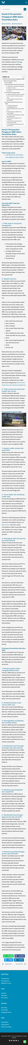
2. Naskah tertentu (11, 87)
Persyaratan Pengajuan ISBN (12, 92)
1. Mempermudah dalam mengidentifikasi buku (12, 106)
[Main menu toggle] (26, 2)
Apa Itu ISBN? (8, 82)
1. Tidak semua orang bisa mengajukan (15, 86)
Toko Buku (4, 995)
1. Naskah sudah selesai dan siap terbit (15, 94)
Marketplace (4, 1022)
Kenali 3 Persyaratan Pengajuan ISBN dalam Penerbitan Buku (14, 80)
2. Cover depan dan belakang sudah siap (15, 96)
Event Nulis (4, 1010)
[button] (8, 956)
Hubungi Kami (5, 981)
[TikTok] (18, 1040)
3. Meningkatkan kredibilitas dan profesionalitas (14, 112)
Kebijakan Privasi (6, 983)
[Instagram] (14, 1040)
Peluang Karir (5, 1024)
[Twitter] (11, 1040)
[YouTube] (16, 1040)
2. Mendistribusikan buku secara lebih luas (15, 109)
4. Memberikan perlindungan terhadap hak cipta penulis (15, 115)
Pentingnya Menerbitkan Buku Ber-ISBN (14, 103)
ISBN (17, 62)
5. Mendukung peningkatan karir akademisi (14, 118)
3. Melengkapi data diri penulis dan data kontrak (14, 99)
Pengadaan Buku (6, 1012)
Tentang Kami (5, 978)
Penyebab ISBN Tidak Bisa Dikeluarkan (14, 84)
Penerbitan (4, 998)
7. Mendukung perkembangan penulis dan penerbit (15, 125)
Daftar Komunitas (6, 1027)
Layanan (3, 993)
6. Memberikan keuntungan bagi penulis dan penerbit (14, 122)
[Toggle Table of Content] (23, 77)
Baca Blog (4, 1007)
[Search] (25, 9)
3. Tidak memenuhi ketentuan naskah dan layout (15, 90)
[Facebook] (9, 1040)
